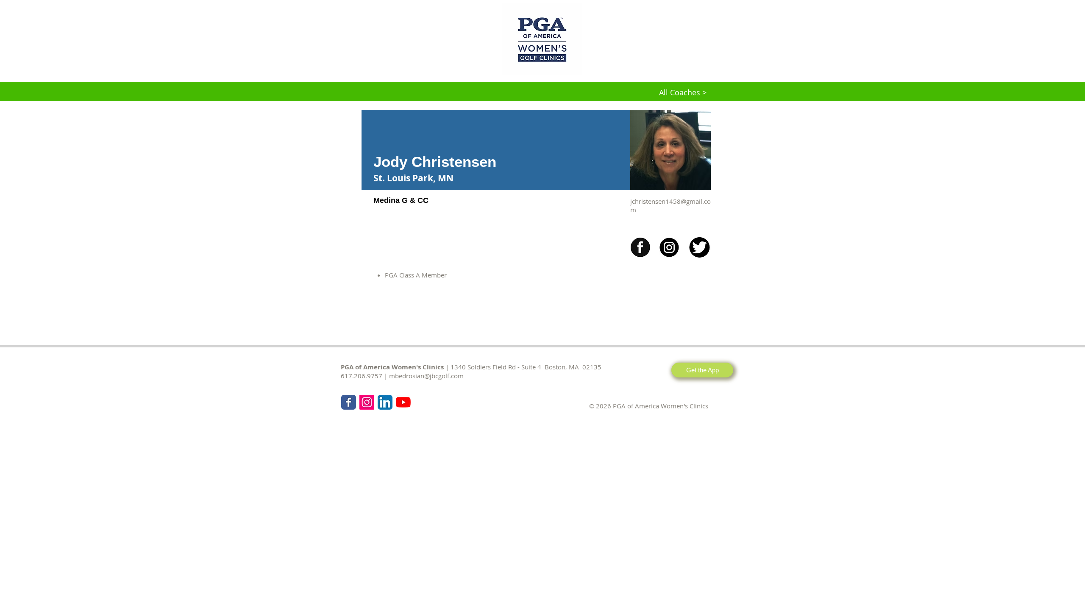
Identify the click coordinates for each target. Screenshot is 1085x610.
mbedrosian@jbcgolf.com (426, 376)
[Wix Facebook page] (348, 402)
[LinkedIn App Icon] (385, 402)
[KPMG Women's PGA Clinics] (403, 402)
